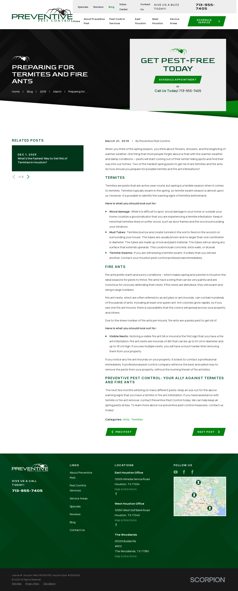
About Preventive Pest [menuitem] (94, 21)
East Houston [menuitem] (140, 21)
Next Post (206, 431)
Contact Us (77, 530)
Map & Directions (126, 489)
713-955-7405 (205, 6)
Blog (111, 7)
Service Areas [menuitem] (174, 21)
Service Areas (79, 498)
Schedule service (204, 21)
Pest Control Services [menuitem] (117, 21)
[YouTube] (176, 472)
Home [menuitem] (76, 21)
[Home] (42, 14)
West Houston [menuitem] (157, 21)
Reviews (98, 7)
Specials (83, 7)
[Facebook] (184, 472)
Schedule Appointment (178, 79)
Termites (137, 419)
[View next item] (28, 177)
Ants (126, 419)
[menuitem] (16, 584)
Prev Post (123, 431)
